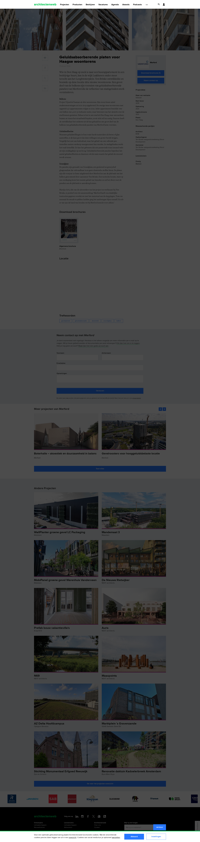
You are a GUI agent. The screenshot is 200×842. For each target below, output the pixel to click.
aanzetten (116, 837)
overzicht (72, 837)
